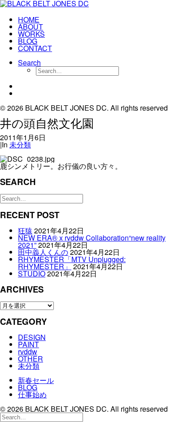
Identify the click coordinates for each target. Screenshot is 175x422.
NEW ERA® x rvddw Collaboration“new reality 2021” (92, 241)
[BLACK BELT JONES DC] (87, 4)
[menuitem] (96, 19)
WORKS (31, 34)
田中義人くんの (43, 252)
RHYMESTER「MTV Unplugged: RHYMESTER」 (72, 262)
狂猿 (25, 230)
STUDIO (31, 273)
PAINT (28, 344)
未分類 (20, 144)
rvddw (27, 351)
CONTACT (35, 48)
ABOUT (30, 27)
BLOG (27, 41)
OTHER (30, 358)
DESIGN (32, 337)
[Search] (41, 198)
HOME (28, 19)
